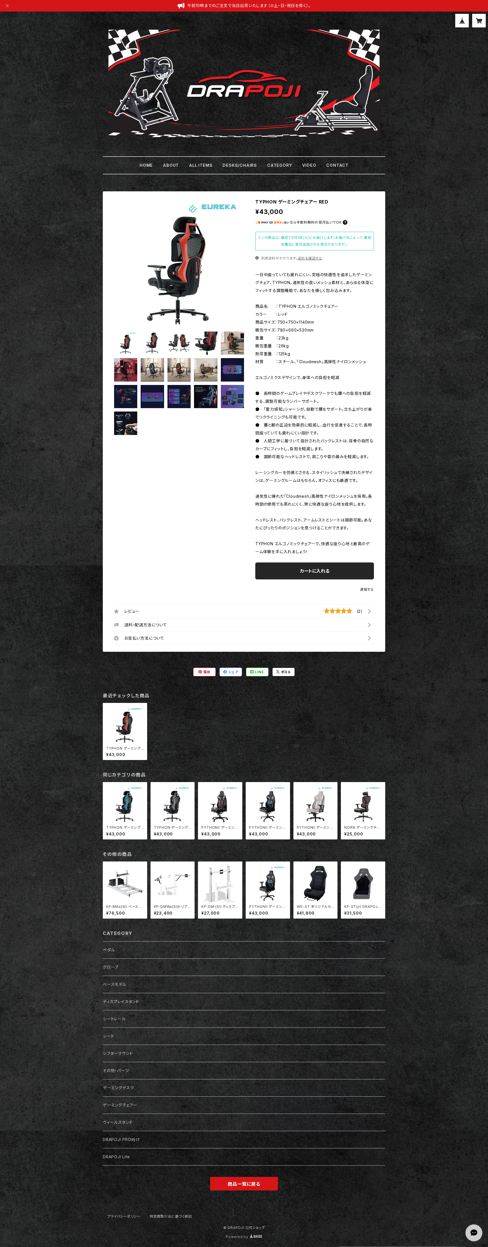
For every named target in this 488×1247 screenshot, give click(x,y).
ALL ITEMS (200, 165)
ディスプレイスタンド (121, 1001)
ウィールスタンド (117, 1122)
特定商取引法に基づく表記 (171, 1216)
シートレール (114, 1018)
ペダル (109, 949)
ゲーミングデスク (118, 1087)
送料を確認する (310, 258)
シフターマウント (118, 1053)
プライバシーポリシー (124, 1216)
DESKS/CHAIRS (240, 165)
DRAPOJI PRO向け (121, 1139)
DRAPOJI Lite (116, 1156)
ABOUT (171, 165)
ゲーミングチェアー (120, 1105)
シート (108, 1036)
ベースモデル (115, 984)
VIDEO (309, 165)
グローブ (110, 967)
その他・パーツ (116, 1070)
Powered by (238, 1237)
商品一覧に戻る (244, 1184)
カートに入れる (315, 571)
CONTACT (337, 165)
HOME (146, 165)
